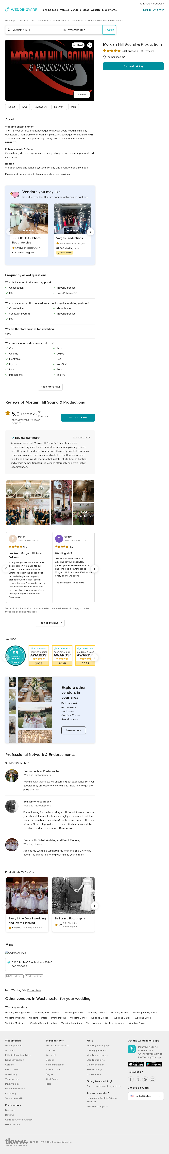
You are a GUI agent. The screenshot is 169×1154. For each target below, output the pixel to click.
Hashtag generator (97, 1050)
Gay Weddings (12, 1124)
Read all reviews (48, 622)
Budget (50, 1060)
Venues (64, 10)
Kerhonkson (77, 20)
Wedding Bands (78, 1017)
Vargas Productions (69, 238)
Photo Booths (58, 1017)
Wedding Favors (137, 1023)
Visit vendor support (97, 1106)
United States (143, 1096)
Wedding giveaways (97, 1055)
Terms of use (12, 1079)
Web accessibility (14, 1098)
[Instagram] (152, 1079)
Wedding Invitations (71, 1023)
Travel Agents (93, 1023)
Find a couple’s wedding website (104, 1086)
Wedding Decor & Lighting (43, 1023)
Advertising (11, 1074)
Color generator (95, 1064)
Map (73, 107)
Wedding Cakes (122, 1017)
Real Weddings (94, 1069)
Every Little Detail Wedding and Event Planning (52, 840)
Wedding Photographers (18, 1012)
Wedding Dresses (100, 1017)
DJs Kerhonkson (34, 976)
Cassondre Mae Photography (41, 771)
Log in (147, 9)
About (11, 107)
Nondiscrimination (14, 1060)
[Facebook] (131, 1079)
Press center (11, 1069)
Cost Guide (52, 1079)
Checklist (51, 1050)
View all (82, 94)
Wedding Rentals (38, 1017)
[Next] (90, 231)
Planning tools (49, 10)
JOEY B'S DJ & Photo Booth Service (26, 240)
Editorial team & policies (18, 1055)
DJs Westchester (14, 976)
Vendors (76, 10)
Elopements (109, 10)
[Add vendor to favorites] (89, 45)
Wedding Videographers (145, 1012)
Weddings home (13, 1045)
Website (96, 10)
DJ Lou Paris (34, 990)
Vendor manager (55, 1064)
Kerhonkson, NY (117, 57)
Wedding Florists (119, 1012)
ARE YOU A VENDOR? (152, 3)
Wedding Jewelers (114, 1023)
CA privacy (10, 1093)
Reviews (40, 107)
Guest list (51, 1055)
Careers (9, 1064)
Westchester (60, 20)
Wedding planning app (98, 1045)
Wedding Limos (143, 1017)
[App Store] (136, 1065)
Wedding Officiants (15, 1017)
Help (48, 1083)
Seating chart (53, 1069)
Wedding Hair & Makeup (47, 1012)
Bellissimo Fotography (37, 801)
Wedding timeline (96, 1060)
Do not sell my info (15, 1088)
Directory (10, 1110)
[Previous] (10, 231)
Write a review (78, 417)
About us (10, 1050)
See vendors (73, 730)
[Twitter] (138, 1079)
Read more (14, 597)
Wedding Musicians (15, 1023)
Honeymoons (94, 1074)
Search (109, 30)
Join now (158, 9)
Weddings (10, 20)
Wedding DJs (27, 20)
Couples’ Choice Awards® (18, 1119)
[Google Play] (154, 1065)
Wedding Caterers (97, 1012)
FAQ (24, 107)
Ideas (86, 10)
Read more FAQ (50, 386)
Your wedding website (57, 1045)
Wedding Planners (74, 1012)
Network (59, 107)
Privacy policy (12, 1083)
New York (43, 20)
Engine (49, 1074)
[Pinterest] (145, 1079)
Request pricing (133, 66)
